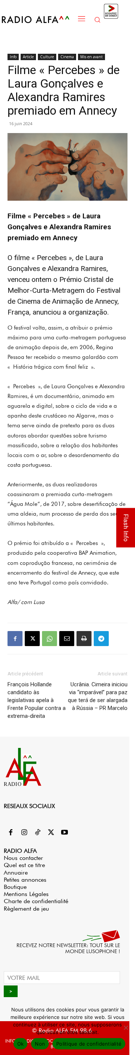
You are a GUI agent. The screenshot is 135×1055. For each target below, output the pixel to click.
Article (28, 56)
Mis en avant (91, 56)
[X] (32, 638)
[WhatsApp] (49, 638)
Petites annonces (25, 879)
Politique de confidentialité (89, 1044)
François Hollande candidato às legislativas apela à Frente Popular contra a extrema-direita (37, 700)
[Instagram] (24, 833)
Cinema (67, 56)
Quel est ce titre (24, 865)
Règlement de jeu (26, 908)
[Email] (66, 638)
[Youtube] (64, 833)
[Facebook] (15, 638)
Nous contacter (23, 857)
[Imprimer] (84, 638)
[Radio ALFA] (38, 19)
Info (13, 56)
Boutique (15, 886)
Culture (47, 56)
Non (40, 1044)
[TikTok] (37, 833)
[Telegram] (101, 638)
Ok (20, 1044)
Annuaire (16, 872)
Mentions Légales (26, 894)
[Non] (125, 1027)
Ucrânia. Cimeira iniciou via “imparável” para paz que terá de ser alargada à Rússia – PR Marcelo (98, 696)
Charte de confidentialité (36, 901)
